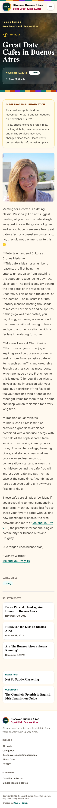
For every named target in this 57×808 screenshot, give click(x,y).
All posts (7, 746)
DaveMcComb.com (13, 778)
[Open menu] (50, 6)
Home (6, 22)
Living (15, 22)
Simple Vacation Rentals (15, 782)
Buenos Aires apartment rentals (20, 755)
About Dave (9, 759)
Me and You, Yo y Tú (16, 560)
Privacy (7, 763)
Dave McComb (20, 803)
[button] (28, 177)
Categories (8, 750)
